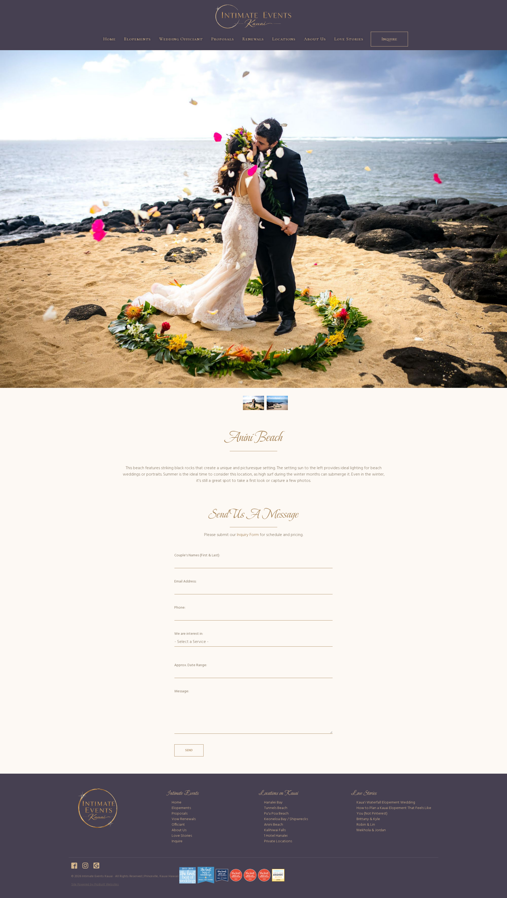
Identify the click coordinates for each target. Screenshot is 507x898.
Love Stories (348, 39)
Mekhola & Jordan (371, 830)
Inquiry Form (248, 535)
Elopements (137, 39)
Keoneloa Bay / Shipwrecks (286, 819)
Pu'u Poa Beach (276, 814)
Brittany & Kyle (368, 819)
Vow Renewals (184, 819)
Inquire (389, 39)
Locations (283, 39)
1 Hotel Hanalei (276, 836)
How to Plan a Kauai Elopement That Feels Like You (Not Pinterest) (393, 811)
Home (109, 39)
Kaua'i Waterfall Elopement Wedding (385, 803)
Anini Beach (273, 825)
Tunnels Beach (275, 808)
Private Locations (278, 841)
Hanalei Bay (273, 803)
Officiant (178, 825)
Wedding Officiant (181, 39)
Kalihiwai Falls (275, 830)
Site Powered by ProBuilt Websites (95, 884)
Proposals (222, 39)
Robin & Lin (365, 825)
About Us (315, 39)
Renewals (253, 39)
